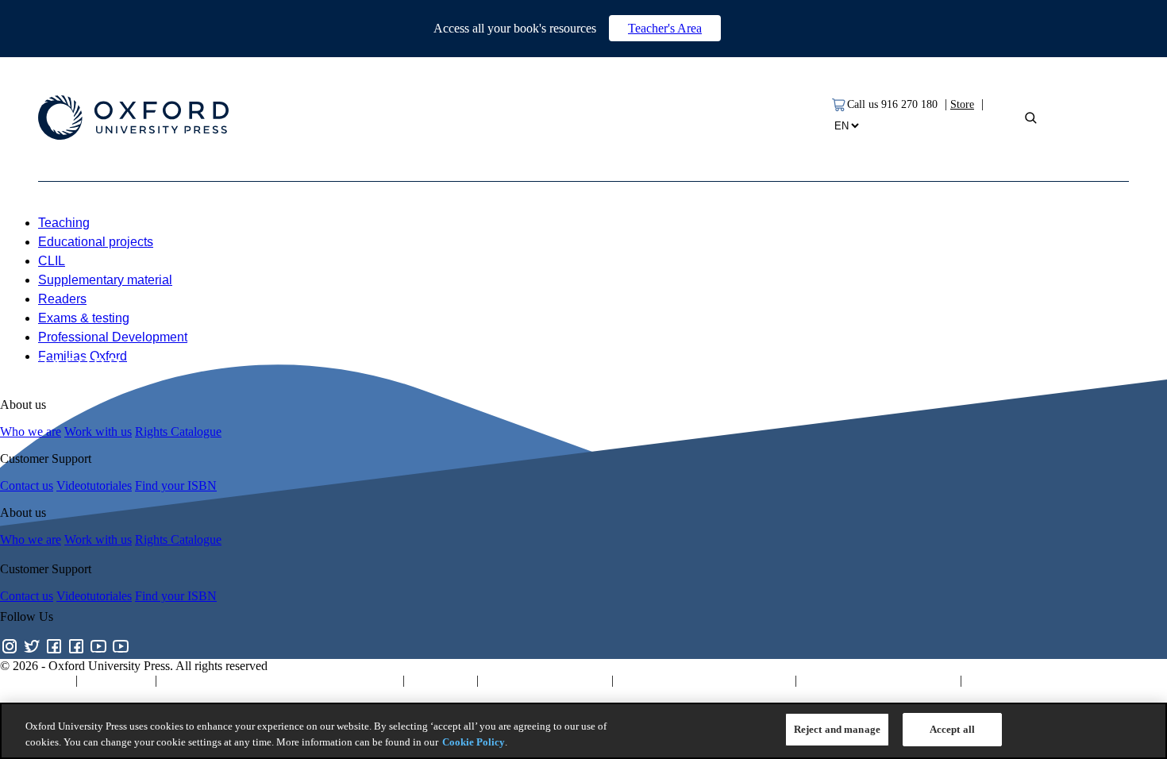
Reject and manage (837, 729)
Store (962, 104)
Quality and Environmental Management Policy (279, 680)
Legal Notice (440, 680)
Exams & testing (83, 318)
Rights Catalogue (178, 431)
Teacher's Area (665, 28)
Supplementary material (105, 280)
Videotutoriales (94, 485)
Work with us (98, 431)
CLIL (51, 261)
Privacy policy (36, 680)
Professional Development (112, 337)
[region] (583, 731)
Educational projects (95, 242)
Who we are (30, 431)
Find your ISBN (176, 485)
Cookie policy (116, 680)
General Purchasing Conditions (878, 680)
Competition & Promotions (1032, 680)
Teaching (64, 222)
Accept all (952, 729)
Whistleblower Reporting (545, 680)
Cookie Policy (473, 742)
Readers (62, 299)
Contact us (26, 485)
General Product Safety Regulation (704, 680)
